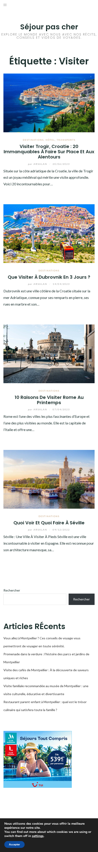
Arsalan (38, 164)
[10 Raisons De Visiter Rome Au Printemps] (49, 353)
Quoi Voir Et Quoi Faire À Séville (49, 523)
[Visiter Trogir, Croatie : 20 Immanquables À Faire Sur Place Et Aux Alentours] (49, 102)
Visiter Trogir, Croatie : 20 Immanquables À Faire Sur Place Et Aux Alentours (49, 151)
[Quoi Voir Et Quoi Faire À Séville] (49, 479)
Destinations (33, 139)
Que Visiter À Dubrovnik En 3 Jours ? (49, 277)
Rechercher (11, 590)
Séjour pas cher (49, 27)
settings (38, 836)
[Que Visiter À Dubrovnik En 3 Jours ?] (49, 233)
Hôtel (50, 139)
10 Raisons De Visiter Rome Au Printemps (49, 400)
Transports (66, 139)
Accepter (14, 844)
